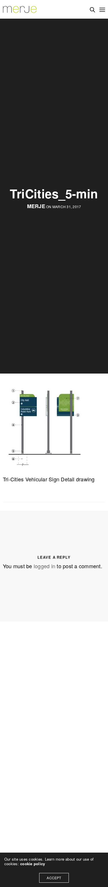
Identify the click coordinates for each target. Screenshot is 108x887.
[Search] (92, 9)
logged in (44, 566)
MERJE (36, 206)
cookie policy (32, 863)
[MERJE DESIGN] (20, 9)
